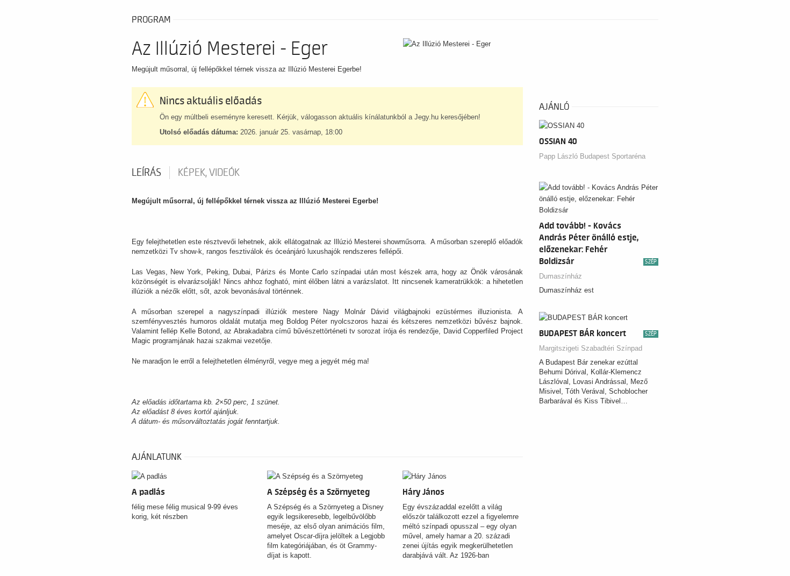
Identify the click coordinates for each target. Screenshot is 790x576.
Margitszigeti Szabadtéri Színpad (590, 348)
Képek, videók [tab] (209, 173)
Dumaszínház (560, 276)
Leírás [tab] (146, 173)
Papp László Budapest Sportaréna (592, 156)
